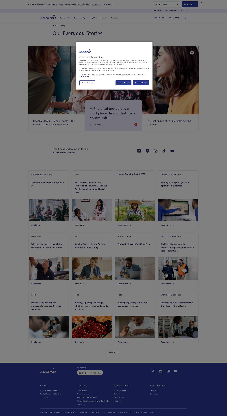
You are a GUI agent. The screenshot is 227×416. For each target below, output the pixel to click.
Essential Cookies (123, 83)
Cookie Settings (87, 83)
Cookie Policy (84, 76)
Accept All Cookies (141, 83)
